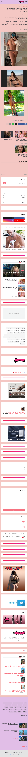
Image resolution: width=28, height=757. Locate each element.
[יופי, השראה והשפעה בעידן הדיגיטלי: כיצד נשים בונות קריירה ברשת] (21, 294)
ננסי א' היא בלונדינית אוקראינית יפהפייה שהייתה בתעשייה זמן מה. (15, 665)
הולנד (23, 337)
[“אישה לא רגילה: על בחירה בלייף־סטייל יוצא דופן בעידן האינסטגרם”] (21, 288)
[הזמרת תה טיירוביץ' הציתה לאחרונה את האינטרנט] (23, 732)
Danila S (23, 484)
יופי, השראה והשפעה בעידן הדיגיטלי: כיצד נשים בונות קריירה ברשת (21, 140)
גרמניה (10, 333)
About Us (18, 752)
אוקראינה (16, 328)
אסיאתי (16, 330)
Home (22, 752)
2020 (23, 527)
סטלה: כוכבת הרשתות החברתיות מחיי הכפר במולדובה (22, 155)
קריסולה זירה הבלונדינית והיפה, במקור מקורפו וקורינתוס (10, 280)
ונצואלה (17, 337)
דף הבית (25, 6)
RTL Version (7, 752)
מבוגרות (14, 200)
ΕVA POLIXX (15, 120)
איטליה (9, 328)
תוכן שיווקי (14, 202)
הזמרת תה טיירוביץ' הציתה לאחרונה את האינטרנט (14, 674)
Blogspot (11, 754)
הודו (6, 335)
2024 (23, 522)
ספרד (15, 711)
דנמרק (6, 707)
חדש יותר (24, 174)
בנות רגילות (14, 195)
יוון (18, 120)
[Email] (10, 124)
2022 (23, 525)
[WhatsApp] (13, 124)
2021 (23, 526)
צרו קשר (23, 472)
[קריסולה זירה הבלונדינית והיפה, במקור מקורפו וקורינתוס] (21, 281)
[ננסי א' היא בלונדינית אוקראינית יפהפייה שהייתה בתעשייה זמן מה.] (23, 725)
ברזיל (23, 333)
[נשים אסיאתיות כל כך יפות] (23, 738)
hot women (23, 415)
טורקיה (11, 337)
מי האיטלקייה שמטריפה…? (7, 139)
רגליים (10, 339)
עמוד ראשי (23, 467)
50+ (23, 328)
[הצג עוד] (7, 124)
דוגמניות (22, 335)
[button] (26, 2)
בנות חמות (20, 6)
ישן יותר (3, 174)
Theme (21, 755)
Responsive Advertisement (14, 313)
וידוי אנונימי (16, 709)
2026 (23, 520)
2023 (23, 524)
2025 (23, 521)
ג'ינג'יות (14, 198)
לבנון (23, 339)
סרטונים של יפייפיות (21, 352)
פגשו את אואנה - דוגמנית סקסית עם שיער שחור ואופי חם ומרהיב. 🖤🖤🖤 (14, 413)
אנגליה (23, 330)
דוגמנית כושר (13, 335)
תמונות (22, 344)
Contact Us (13, 752)
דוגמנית (11, 707)
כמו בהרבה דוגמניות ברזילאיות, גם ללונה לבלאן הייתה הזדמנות (15, 691)
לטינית (24, 711)
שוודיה (17, 341)
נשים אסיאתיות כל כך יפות (17, 682)
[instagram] (8, 220)
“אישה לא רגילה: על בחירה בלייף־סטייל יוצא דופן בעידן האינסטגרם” (10, 286)
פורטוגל (10, 711)
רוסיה (23, 341)
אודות (24, 469)
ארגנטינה (9, 330)
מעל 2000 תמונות (21, 350)
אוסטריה (20, 703)
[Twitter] (16, 124)
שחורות (10, 341)
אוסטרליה (15, 703)
